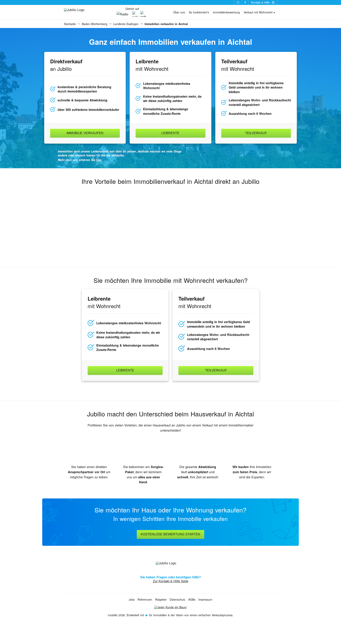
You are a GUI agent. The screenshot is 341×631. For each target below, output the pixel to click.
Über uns (179, 12)
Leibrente (170, 133)
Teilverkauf (256, 133)
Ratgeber (161, 599)
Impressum (205, 599)
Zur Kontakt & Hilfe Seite (170, 581)
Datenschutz (177, 599)
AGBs (191, 599)
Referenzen (145, 599)
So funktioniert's (199, 12)
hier (98, 160)
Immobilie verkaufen (85, 133)
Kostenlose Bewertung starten (170, 534)
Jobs (132, 599)
